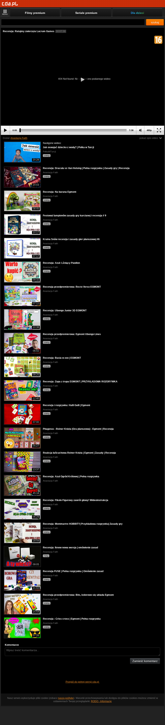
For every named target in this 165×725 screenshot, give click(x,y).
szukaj (155, 22)
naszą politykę (66, 698)
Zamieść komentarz (145, 661)
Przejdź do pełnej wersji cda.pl (83, 681)
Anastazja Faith (18, 138)
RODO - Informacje (101, 701)
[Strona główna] (10, 3)
